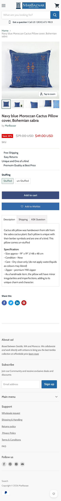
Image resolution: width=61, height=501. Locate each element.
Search (5, 481)
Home (5, 30)
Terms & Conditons (11, 439)
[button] (30, 206)
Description (9, 219)
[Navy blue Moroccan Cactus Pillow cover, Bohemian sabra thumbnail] (6, 104)
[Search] (54, 15)
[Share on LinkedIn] (17, 302)
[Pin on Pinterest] (23, 302)
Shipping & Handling (12, 419)
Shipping (23, 219)
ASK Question (38, 219)
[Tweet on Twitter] (10, 302)
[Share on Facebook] (4, 302)
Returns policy (9, 426)
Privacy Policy (9, 432)
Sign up (49, 384)
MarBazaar (10, 125)
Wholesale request (11, 413)
